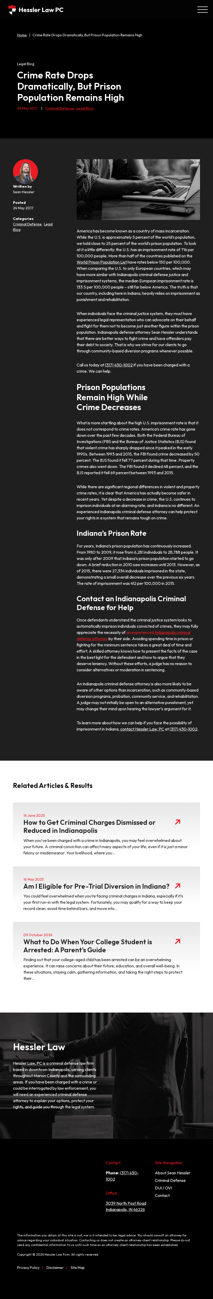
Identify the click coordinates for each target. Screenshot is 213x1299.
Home (22, 35)
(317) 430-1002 (119, 364)
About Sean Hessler (172, 1172)
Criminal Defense (60, 108)
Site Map (78, 1267)
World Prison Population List (102, 262)
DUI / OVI (163, 1187)
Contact (162, 1195)
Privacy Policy (28, 1267)
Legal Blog (85, 108)
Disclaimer (55, 1267)
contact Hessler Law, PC (142, 729)
